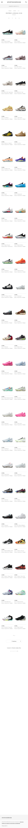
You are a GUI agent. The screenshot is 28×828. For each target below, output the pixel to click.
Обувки (10, 10)
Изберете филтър (14, 6)
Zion (19, 10)
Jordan (14, 10)
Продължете (4, 825)
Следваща (14, 641)
